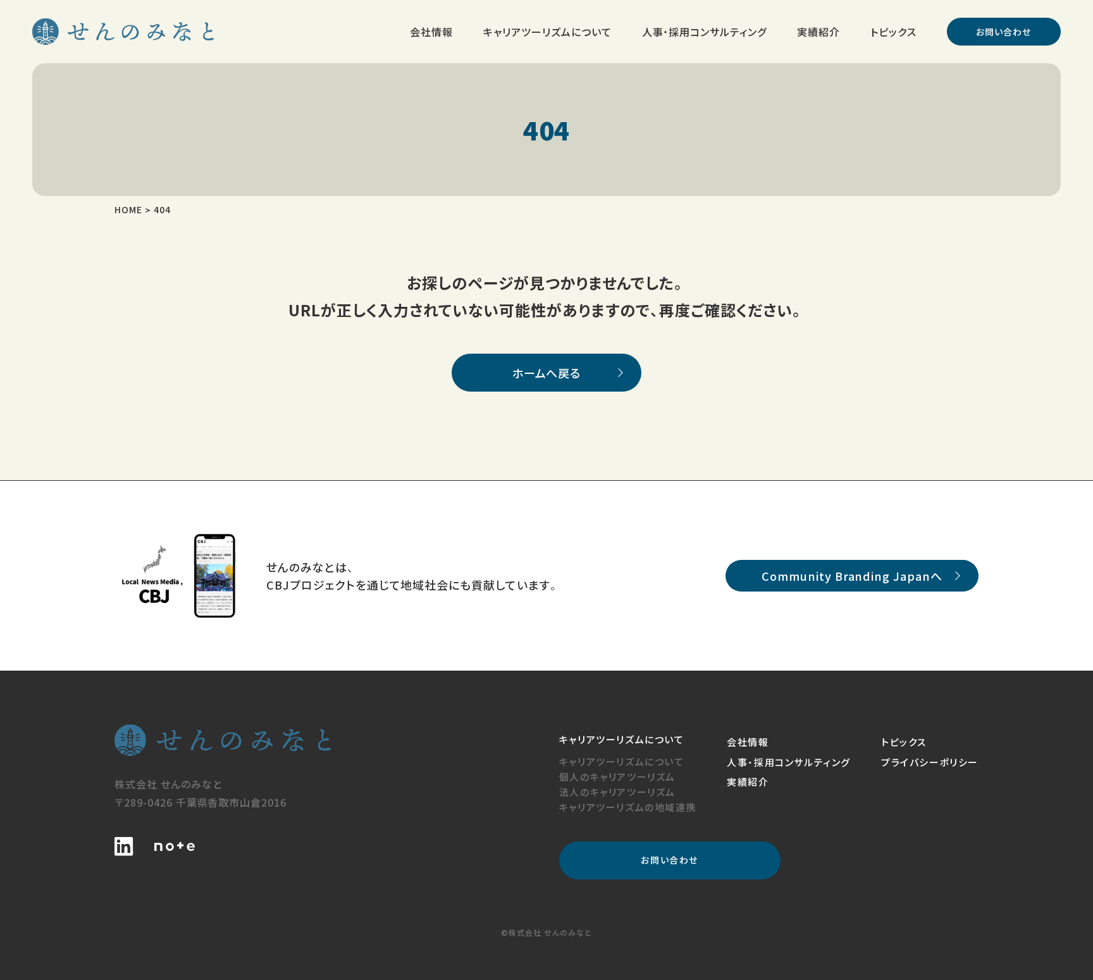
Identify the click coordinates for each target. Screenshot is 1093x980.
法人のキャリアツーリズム (617, 791)
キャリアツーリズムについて (621, 761)
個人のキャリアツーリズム (617, 776)
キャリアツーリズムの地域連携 (627, 807)
